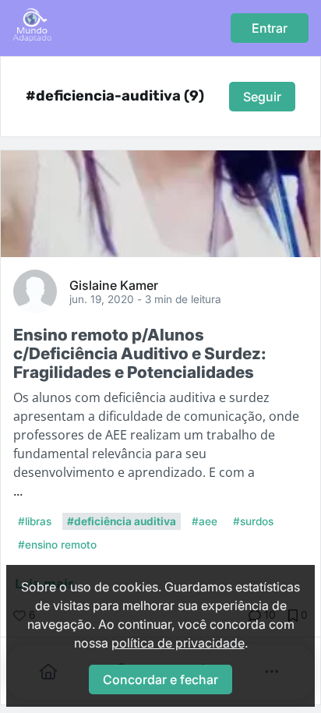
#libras (34, 521)
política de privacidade (178, 643)
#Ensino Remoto (57, 544)
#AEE (204, 521)
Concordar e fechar (160, 679)
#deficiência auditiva (121, 521)
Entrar (269, 28)
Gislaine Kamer (113, 284)
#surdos (253, 521)
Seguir (262, 96)
